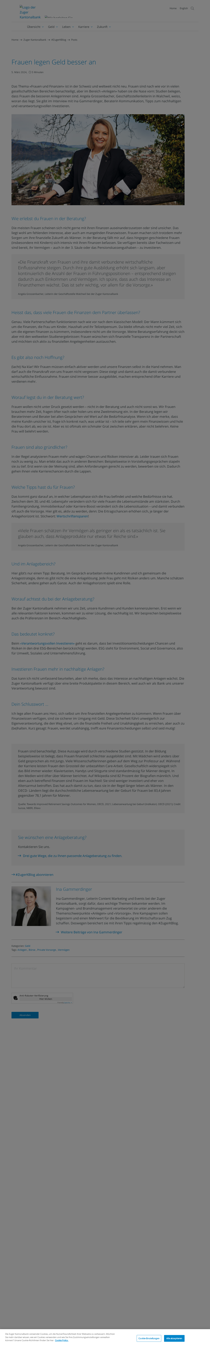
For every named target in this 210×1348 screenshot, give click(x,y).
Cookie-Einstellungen (148, 1338)
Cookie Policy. (61, 1340)
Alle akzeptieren (174, 1338)
